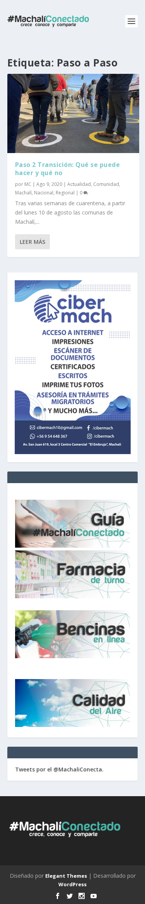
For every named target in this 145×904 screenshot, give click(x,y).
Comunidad (106, 184)
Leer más (32, 241)
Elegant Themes (66, 875)
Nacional (43, 192)
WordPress (72, 884)
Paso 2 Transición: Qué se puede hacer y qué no (67, 168)
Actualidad (79, 184)
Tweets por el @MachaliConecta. (59, 769)
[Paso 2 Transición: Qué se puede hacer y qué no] (73, 113)
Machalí (23, 192)
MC (27, 184)
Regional (65, 192)
